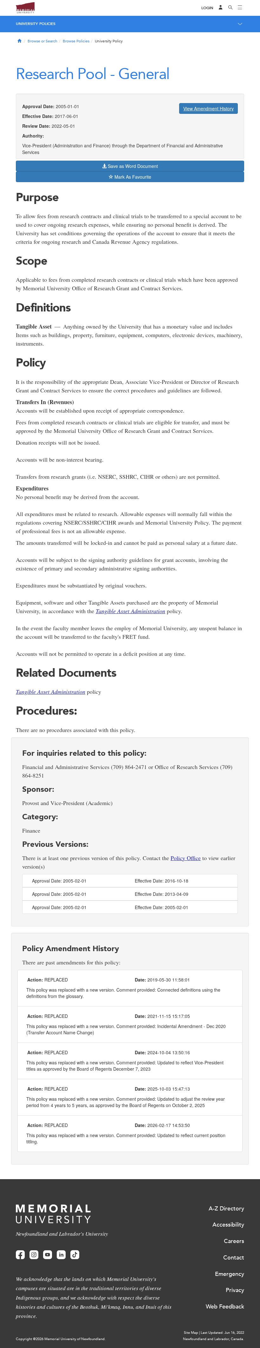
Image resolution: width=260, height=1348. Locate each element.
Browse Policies (76, 41)
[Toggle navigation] (240, 8)
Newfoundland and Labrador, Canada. (213, 1339)
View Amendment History (208, 108)
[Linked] (61, 1254)
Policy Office (186, 858)
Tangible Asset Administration (130, 611)
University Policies (35, 24)
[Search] (230, 8)
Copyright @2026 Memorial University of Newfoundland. (61, 1339)
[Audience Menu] (221, 8)
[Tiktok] (74, 1254)
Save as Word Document (132, 166)
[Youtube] (47, 1254)
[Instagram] (33, 1254)
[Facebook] (20, 1254)
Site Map (191, 1333)
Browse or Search (42, 41)
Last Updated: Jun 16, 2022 (222, 1333)
